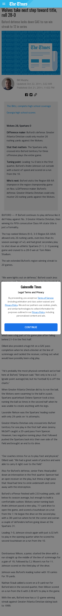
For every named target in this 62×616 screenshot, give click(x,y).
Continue (31, 327)
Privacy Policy (11, 305)
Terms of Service (46, 298)
